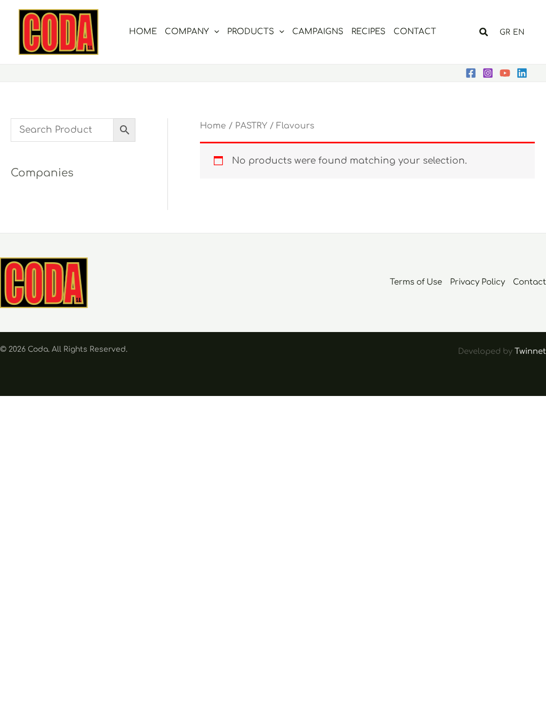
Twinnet (530, 351)
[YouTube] (505, 73)
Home (213, 126)
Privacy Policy (477, 282)
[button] (214, 32)
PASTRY (251, 126)
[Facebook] (470, 73)
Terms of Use (416, 282)
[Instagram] (488, 73)
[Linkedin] (522, 73)
